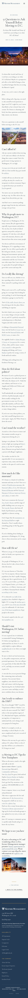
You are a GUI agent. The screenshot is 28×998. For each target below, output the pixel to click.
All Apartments (6, 936)
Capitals (18, 766)
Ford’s (7, 503)
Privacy (11, 993)
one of (4, 610)
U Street (4, 342)
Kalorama (4, 946)
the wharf (8, 774)
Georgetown (13, 342)
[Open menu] (24, 3)
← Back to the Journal (14, 889)
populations (16, 610)
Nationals (5, 769)
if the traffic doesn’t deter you (15, 302)
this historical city (17, 798)
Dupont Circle (6, 939)
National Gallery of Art (9, 488)
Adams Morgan (20, 340)
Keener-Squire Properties (8, 966)
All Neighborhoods (7, 953)
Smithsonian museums (15, 485)
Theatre (11, 503)
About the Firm (6, 962)
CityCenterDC (6, 347)
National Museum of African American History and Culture (14, 493)
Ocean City (19, 330)
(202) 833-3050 (6, 919)
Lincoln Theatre (9, 508)
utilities (6, 173)
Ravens (15, 772)
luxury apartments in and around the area (13, 847)
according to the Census (9, 592)
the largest (9, 610)
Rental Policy (5, 976)
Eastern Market (11, 777)
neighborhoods (6, 649)
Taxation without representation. (12, 809)
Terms (17, 993)
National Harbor (15, 332)
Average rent (6, 168)
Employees (4, 972)
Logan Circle (5, 949)
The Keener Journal (7, 969)
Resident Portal (6, 979)
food (3, 188)
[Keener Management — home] (11, 3)
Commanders (6, 772)
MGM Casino (6, 335)
